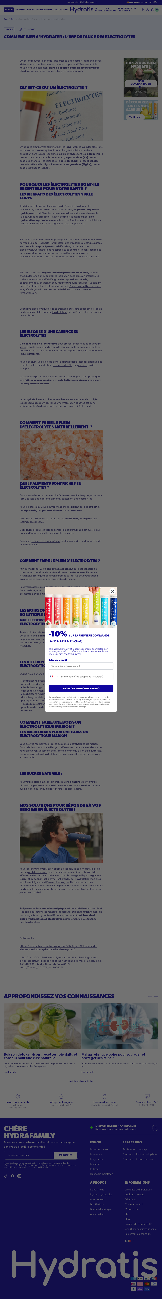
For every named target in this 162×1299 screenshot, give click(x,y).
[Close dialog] (112, 591)
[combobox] (54, 676)
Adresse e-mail (58, 660)
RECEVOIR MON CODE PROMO (81, 688)
